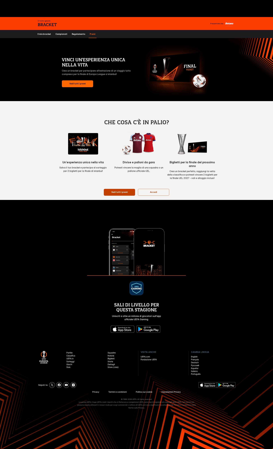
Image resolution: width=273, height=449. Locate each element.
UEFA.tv (70, 358)
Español (194, 368)
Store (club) (113, 367)
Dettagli (111, 364)
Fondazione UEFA (149, 359)
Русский (195, 365)
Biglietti (111, 358)
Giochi (69, 364)
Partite (69, 352)
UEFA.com (145, 356)
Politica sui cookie (144, 392)
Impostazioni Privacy (171, 392)
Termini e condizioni (117, 392)
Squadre (112, 352)
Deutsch (195, 362)
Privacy (95, 392)
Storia (110, 361)
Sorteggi (70, 361)
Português (195, 374)
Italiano (194, 371)
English (194, 356)
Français (195, 359)
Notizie (111, 355)
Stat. (68, 367)
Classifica (70, 355)
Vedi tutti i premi (77, 84)
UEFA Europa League (44, 357)
